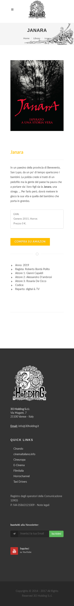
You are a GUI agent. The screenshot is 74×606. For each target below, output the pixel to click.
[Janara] (37, 95)
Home (26, 38)
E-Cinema (19, 465)
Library (36, 38)
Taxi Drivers (20, 482)
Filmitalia (18, 471)
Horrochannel (21, 476)
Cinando (18, 449)
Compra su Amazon (30, 241)
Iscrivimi (56, 534)
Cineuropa (19, 460)
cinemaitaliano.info (24, 454)
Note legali (43, 505)
